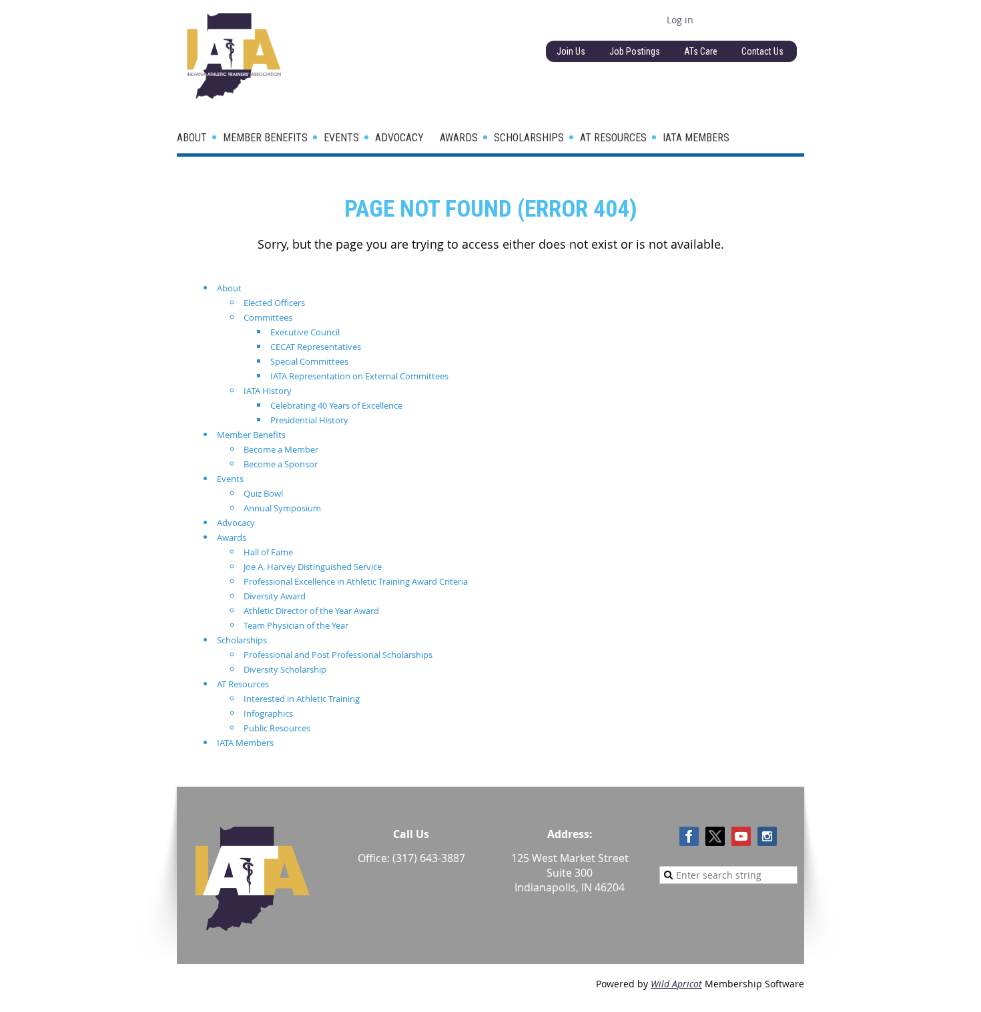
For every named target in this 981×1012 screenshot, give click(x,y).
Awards (231, 537)
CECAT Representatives (315, 347)
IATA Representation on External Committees (359, 376)
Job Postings (634, 51)
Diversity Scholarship (285, 669)
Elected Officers (274, 303)
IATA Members (245, 743)
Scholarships (242, 640)
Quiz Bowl (263, 493)
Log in (680, 19)
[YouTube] (741, 836)
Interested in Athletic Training (302, 699)
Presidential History (309, 420)
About (229, 288)
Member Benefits (251, 435)
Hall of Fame (268, 552)
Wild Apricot (676, 983)
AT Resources (243, 684)
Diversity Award (275, 596)
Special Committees (309, 361)
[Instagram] (767, 836)
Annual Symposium (282, 508)
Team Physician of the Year (296, 625)
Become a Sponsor (281, 464)
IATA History (268, 391)
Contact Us (762, 51)
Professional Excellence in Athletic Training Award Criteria (356, 581)
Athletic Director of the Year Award (311, 611)
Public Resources (277, 728)
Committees (268, 317)
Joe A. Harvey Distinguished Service (313, 567)
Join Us (571, 51)
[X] (715, 836)
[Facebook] (689, 836)
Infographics (268, 713)
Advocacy (236, 523)
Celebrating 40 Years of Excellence (336, 405)
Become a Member (281, 449)
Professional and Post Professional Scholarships (338, 655)
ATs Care (700, 51)
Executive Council (305, 332)
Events (230, 479)
